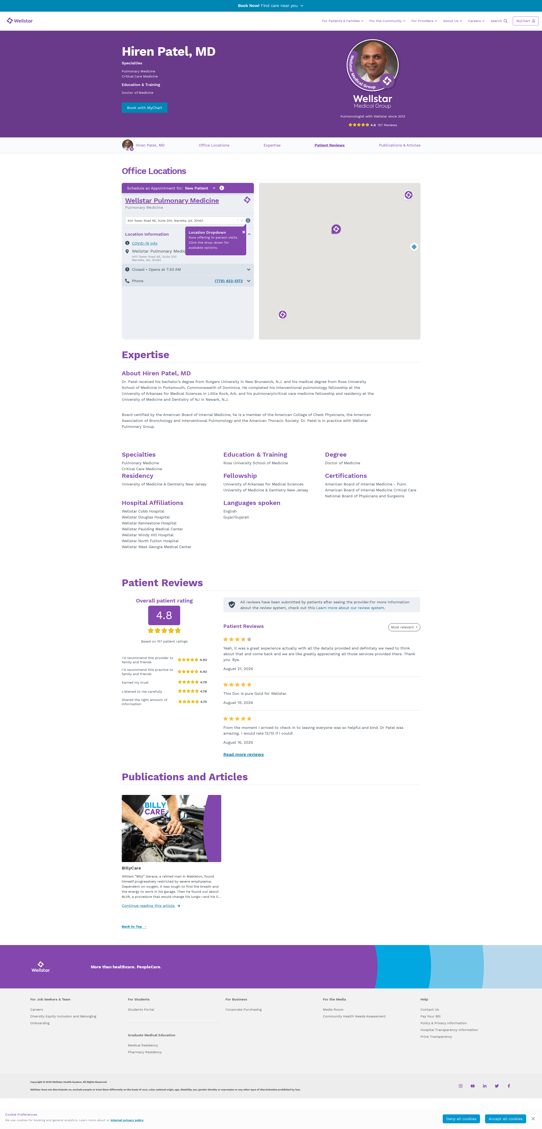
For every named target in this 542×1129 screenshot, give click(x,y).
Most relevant (403, 627)
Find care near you (268, 5)
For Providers (422, 21)
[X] (497, 1086)
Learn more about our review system (350, 607)
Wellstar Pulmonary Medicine (172, 200)
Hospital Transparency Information (449, 1030)
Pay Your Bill (430, 1016)
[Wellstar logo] (20, 21)
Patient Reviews (330, 145)
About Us (451, 21)
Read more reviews (243, 754)
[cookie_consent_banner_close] (533, 1118)
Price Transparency (436, 1037)
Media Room (333, 1009)
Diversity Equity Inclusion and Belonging (63, 1016)
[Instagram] (461, 1086)
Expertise (272, 145)
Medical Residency (143, 1045)
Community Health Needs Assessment (354, 1016)
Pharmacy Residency (145, 1052)
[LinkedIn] (485, 1086)
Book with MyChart (144, 107)
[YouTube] (473, 1086)
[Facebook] (509, 1086)
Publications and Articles (185, 777)
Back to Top (132, 927)
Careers (475, 21)
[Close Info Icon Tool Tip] (243, 232)
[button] (188, 269)
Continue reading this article (149, 905)
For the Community (386, 21)
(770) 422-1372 (229, 281)
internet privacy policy (127, 1120)
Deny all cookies (461, 1119)
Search (497, 21)
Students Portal (141, 1009)
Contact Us (429, 1009)
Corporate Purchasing (243, 1009)
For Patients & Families (341, 21)
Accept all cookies (506, 1119)
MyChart (523, 21)
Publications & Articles (399, 145)
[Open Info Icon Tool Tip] (222, 188)
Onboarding (40, 1023)
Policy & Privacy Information (443, 1023)
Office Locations (214, 145)
